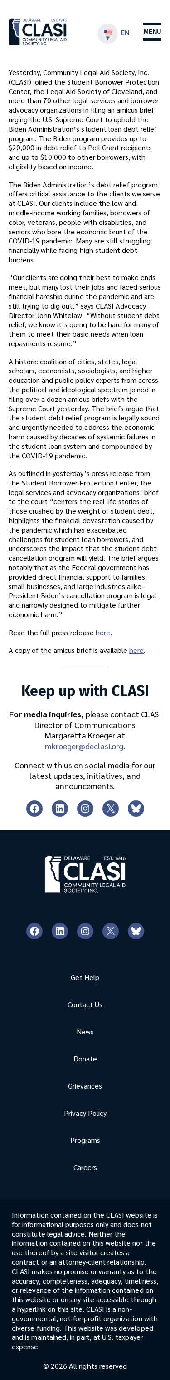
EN (125, 32)
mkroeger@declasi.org (84, 746)
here (103, 632)
